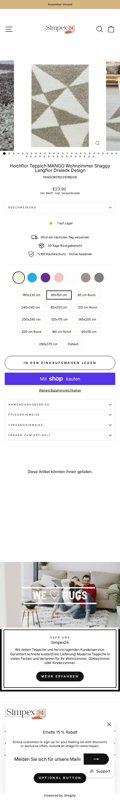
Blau (32, 277)
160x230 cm (31, 295)
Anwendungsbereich (29, 404)
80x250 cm (59, 307)
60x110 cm (89, 332)
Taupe (85, 277)
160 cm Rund (61, 332)
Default (72, 277)
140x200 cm (87, 319)
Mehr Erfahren (60, 676)
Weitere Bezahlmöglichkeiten (60, 390)
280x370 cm (48, 344)
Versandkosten (70, 193)
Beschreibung (22, 207)
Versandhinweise (25, 424)
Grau (99, 277)
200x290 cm (31, 319)
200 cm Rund (31, 332)
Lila (45, 277)
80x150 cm (59, 295)
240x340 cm (30, 307)
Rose (58, 277)
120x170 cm (59, 319)
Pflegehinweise (24, 414)
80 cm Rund (86, 295)
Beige (18, 277)
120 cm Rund (87, 307)
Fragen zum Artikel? (29, 435)
